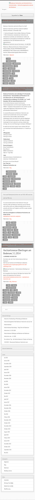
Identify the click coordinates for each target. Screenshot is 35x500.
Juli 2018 (6, 381)
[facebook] (18, 498)
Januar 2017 (6, 402)
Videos (5, 302)
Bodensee (14, 281)
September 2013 (7, 449)
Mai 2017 (6, 396)
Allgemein (12, 55)
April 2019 (6, 369)
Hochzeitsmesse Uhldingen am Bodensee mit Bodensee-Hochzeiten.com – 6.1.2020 (17, 335)
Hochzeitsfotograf (7, 71)
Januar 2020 (6, 360)
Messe (13, 181)
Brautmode (10, 174)
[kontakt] (5, 498)
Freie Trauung (11, 292)
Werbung (12, 83)
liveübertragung (14, 76)
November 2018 (7, 378)
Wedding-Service (8, 471)
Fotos (5, 68)
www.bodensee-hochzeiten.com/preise (11, 216)
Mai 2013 (6, 452)
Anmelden (6, 480)
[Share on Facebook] (26, 59)
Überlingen (15, 300)
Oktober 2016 (7, 411)
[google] (28, 498)
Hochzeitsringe (7, 297)
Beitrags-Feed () (8, 483)
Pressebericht (6, 81)
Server (5, 237)
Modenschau (17, 183)
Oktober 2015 (7, 423)
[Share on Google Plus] (32, 59)
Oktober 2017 (7, 393)
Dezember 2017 (7, 390)
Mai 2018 (6, 384)
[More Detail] (3, 59)
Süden (19, 186)
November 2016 (7, 408)
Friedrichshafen (12, 176)
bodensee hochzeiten (11, 61)
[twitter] (25, 498)
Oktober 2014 (7, 429)
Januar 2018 (6, 387)
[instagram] (21, 498)
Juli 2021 (6, 357)
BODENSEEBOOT (7, 63)
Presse (11, 78)
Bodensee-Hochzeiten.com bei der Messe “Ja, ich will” (17, 21)
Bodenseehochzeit (7, 227)
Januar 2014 (6, 441)
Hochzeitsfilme (12, 68)
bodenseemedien (17, 63)
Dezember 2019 (7, 363)
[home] (2, 498)
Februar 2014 (7, 438)
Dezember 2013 (7, 444)
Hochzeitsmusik (16, 295)
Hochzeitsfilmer (7, 235)
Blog (10, 168)
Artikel (9, 58)
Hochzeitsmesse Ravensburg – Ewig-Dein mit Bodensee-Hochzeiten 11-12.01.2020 (16, 329)
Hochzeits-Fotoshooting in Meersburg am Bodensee (15, 319)
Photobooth (6, 186)
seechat (13, 81)
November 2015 (7, 420)
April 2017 (6, 399)
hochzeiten (16, 232)
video (5, 188)
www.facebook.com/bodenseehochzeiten (12, 277)
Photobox (6, 78)
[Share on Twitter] (29, 59)
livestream (6, 76)
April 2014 (6, 435)
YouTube (5, 239)
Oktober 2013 (7, 446)
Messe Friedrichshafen (8, 183)
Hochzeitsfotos (16, 71)
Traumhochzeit (7, 300)
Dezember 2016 (7, 405)
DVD (5, 230)
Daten (15, 227)
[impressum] (8, 498)
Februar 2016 (7, 417)
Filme (16, 66)
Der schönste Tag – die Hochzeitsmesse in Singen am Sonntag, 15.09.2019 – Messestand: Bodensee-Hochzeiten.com (18, 340)
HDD (10, 232)
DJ (11, 290)
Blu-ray (14, 222)
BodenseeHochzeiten (11, 171)
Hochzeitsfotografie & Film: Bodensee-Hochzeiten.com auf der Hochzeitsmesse (18, 323)
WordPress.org (7, 489)
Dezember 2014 (7, 426)
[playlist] (11, 498)
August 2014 (7, 432)
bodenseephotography (8, 66)
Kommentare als (8, 486)
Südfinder (6, 83)
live (13, 73)
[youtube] (31, 498)
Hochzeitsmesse (7, 73)
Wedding (15, 237)
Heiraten (18, 292)
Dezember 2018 (7, 375)
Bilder (9, 222)
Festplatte (10, 230)
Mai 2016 (6, 414)
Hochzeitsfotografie (16, 179)
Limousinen (15, 297)
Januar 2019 (6, 372)
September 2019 (7, 366)
